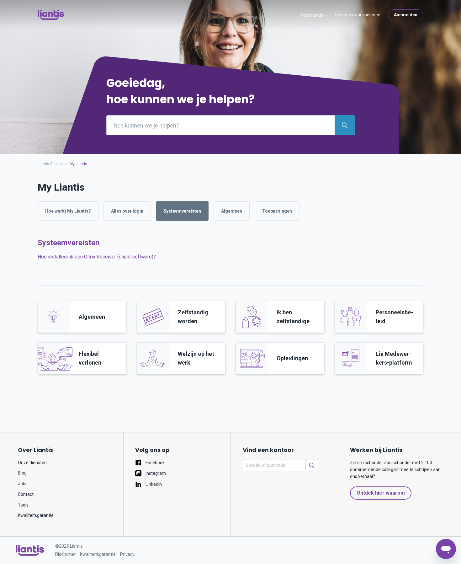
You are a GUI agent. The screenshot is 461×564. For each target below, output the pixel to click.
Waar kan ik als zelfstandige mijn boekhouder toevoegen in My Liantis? (115, 305)
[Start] (51, 15)
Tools (23, 504)
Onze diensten (32, 462)
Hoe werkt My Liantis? (68, 211)
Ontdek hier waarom (381, 493)
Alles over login (127, 211)
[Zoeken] (311, 465)
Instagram (155, 473)
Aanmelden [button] (405, 14)
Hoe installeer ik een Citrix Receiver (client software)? (97, 257)
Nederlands (312, 15)
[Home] (30, 550)
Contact (26, 494)
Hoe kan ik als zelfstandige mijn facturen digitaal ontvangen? (104, 341)
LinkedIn (153, 484)
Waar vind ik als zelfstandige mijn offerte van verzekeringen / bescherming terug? (127, 329)
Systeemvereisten (182, 211)
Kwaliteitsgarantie (36, 515)
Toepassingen (277, 211)
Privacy (127, 554)
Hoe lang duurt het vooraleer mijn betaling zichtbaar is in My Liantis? (112, 317)
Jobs (23, 483)
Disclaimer (65, 554)
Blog (22, 472)
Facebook (155, 462)
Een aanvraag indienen (357, 14)
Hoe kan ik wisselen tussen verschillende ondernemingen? (102, 293)
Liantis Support (50, 164)
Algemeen (231, 211)
